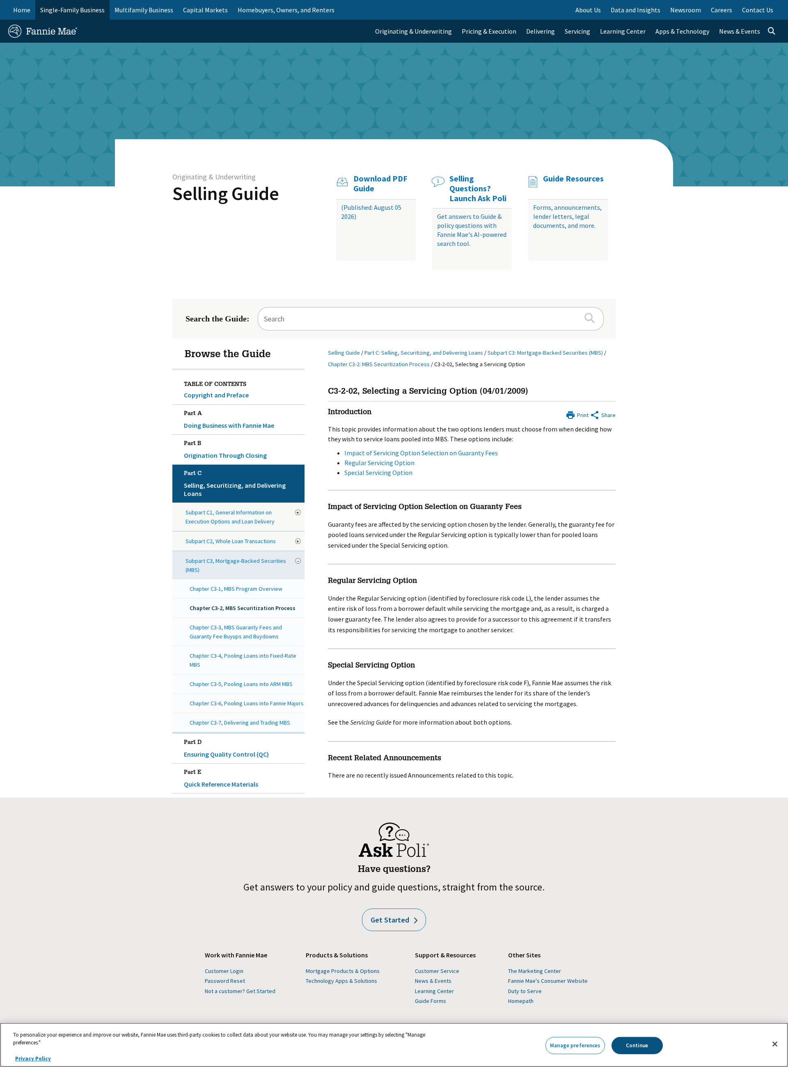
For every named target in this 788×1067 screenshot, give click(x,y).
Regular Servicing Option (379, 463)
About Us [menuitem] (588, 10)
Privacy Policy (33, 1058)
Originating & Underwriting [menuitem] (413, 31)
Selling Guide (225, 193)
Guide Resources (573, 179)
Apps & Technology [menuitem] (682, 31)
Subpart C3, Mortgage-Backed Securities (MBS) (236, 565)
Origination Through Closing (225, 450)
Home (21, 10)
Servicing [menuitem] (577, 31)
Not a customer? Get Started (240, 991)
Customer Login (224, 971)
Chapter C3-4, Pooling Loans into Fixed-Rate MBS (243, 660)
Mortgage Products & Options (343, 971)
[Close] (775, 1044)
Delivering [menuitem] (540, 31)
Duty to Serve (525, 991)
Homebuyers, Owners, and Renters (286, 10)
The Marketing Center (534, 971)
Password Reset (225, 980)
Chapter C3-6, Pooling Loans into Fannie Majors (247, 703)
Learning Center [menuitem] (623, 31)
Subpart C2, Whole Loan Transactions (231, 541)
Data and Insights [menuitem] (635, 10)
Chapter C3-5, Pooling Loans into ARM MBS (241, 684)
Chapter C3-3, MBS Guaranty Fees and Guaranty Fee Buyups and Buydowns (236, 632)
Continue (637, 1045)
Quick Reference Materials (221, 779)
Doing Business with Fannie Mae (229, 420)
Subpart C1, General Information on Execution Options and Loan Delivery (230, 517)
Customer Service (437, 971)
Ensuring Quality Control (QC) (226, 749)
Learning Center (434, 991)
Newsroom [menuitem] (685, 10)
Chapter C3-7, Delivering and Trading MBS (240, 722)
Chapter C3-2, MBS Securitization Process (243, 608)
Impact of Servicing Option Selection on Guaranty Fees (421, 453)
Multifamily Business (144, 10)
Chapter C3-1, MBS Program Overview (236, 588)
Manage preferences (575, 1045)
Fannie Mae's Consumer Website (548, 980)
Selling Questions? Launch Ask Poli (477, 188)
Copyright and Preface (216, 395)
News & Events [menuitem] (739, 31)
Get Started (390, 920)
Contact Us (757, 10)
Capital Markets (205, 10)
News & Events (433, 980)
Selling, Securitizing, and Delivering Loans (235, 484)
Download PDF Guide (380, 183)
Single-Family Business (72, 10)
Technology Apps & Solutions (341, 980)
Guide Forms (430, 1001)
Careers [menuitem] (721, 10)
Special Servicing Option (378, 472)
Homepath (521, 1001)
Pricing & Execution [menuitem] (489, 31)
